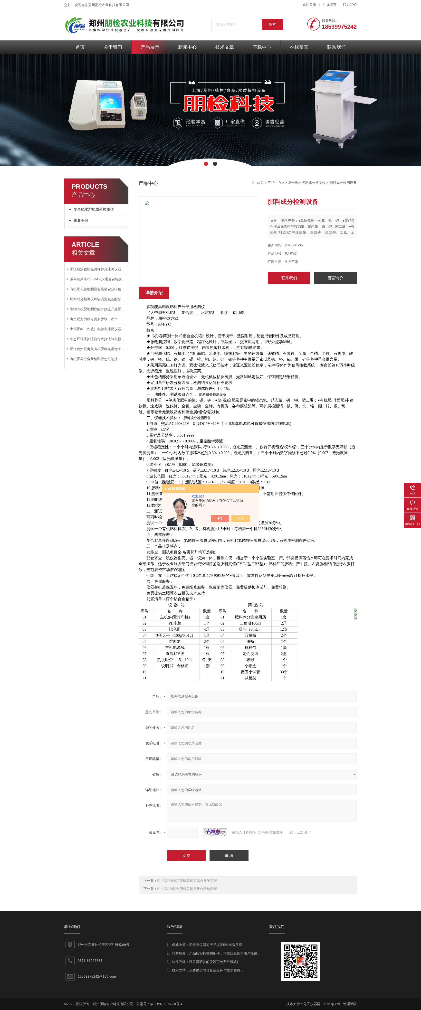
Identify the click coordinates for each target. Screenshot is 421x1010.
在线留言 (329, 5)
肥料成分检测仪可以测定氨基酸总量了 (98, 299)
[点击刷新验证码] (215, 832)
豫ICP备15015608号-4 (166, 1004)
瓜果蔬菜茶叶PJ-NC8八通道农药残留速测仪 (98, 279)
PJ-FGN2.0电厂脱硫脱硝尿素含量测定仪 (187, 881)
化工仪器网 (311, 1004)
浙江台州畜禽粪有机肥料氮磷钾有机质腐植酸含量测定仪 (98, 349)
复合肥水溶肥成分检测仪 (94, 209)
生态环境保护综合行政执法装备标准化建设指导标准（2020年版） (98, 339)
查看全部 (81, 221)
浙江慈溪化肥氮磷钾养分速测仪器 (95, 269)
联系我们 (350, 5)
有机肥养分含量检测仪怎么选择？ (95, 359)
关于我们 (113, 47)
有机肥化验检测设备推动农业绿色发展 (98, 289)
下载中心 (262, 47)
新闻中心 (187, 47)
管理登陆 (350, 1004)
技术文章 (224, 47)
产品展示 (150, 47)
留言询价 (335, 278)
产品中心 (274, 183)
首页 (80, 47)
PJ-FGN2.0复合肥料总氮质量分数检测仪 (187, 889)
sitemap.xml (331, 1004)
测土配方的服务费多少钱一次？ (94, 319)
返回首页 (309, 5)
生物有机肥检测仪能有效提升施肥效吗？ (98, 309)
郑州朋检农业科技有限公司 (108, 5)
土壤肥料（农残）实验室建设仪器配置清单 (98, 329)
